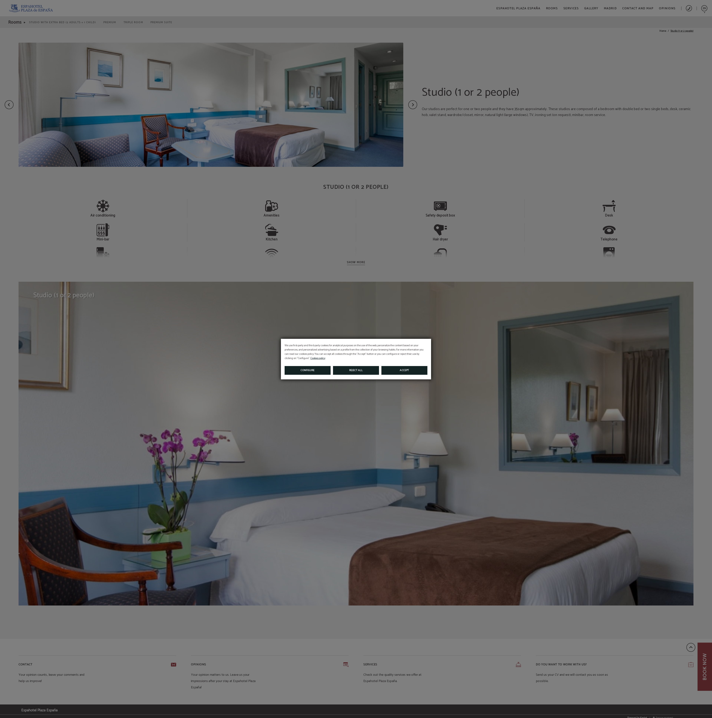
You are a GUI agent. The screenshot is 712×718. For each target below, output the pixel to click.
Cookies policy (317, 358)
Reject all (356, 370)
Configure (308, 370)
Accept (404, 370)
